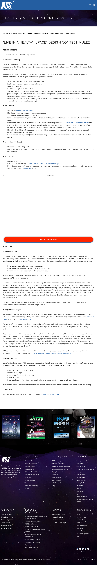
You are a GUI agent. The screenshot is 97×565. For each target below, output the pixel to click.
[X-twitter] (80, 549)
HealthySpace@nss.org (51, 394)
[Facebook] (77, 549)
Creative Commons (24, 319)
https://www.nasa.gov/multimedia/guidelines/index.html (51, 353)
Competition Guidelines (24, 110)
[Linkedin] (88, 549)
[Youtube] (85, 549)
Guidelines (28, 168)
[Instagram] (83, 549)
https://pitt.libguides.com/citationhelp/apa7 (44, 164)
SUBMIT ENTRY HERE (48, 239)
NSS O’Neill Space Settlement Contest (75, 123)
